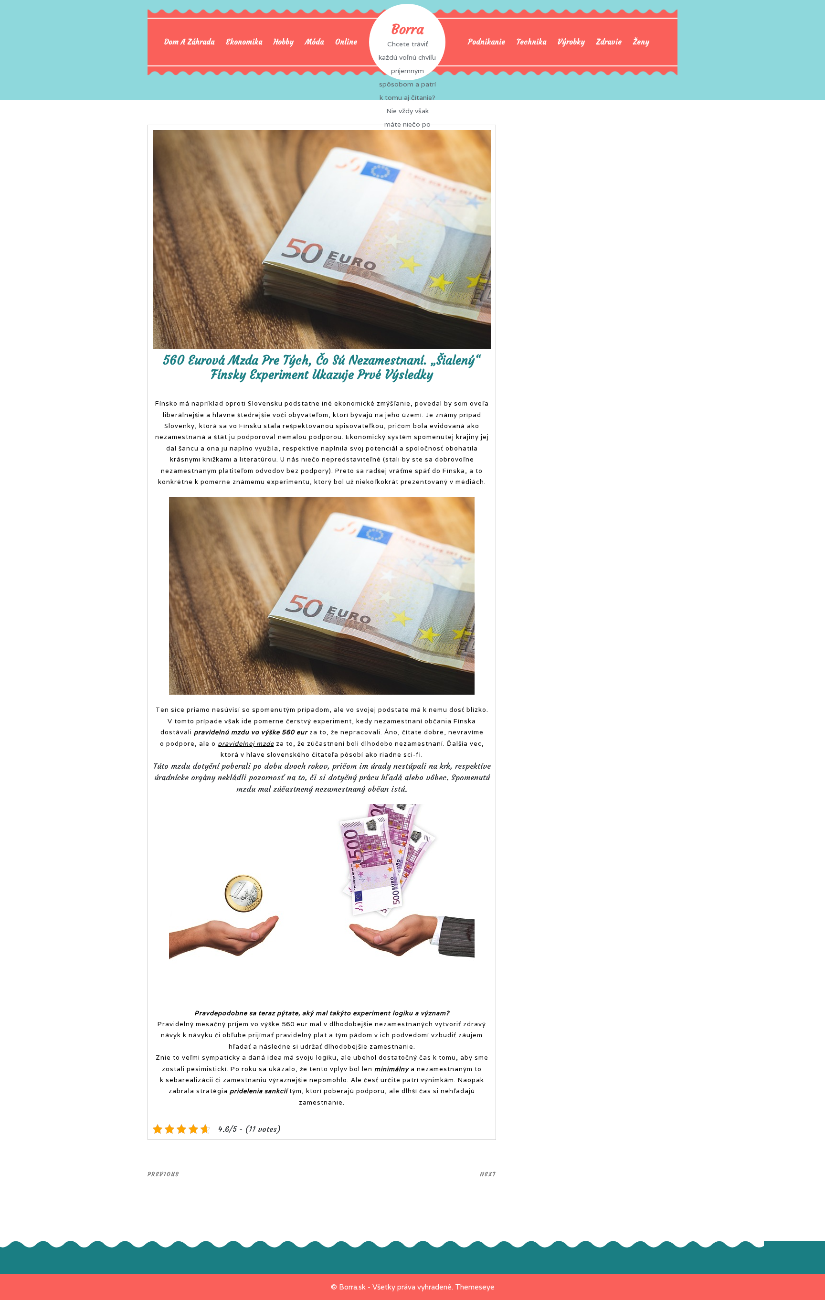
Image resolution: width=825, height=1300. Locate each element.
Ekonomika (244, 41)
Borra (407, 29)
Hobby (284, 41)
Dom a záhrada (189, 41)
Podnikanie (486, 41)
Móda (314, 41)
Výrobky (571, 41)
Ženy (641, 41)
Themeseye (475, 1286)
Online (346, 41)
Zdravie (609, 41)
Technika (531, 41)
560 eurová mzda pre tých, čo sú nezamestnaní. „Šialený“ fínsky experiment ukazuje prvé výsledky (322, 367)
